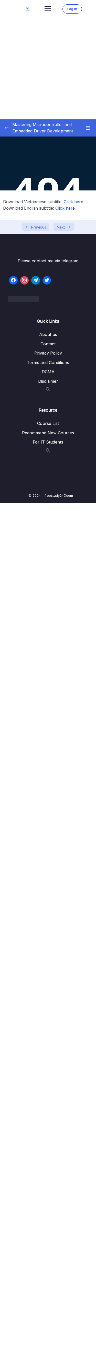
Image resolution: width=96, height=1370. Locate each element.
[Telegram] (35, 280)
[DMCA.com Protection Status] (48, 299)
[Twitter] (46, 280)
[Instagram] (24, 280)
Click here (73, 201)
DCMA (48, 371)
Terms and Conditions (48, 362)
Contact (48, 343)
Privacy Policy (48, 353)
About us (48, 334)
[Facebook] (13, 280)
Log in (72, 9)
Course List (48, 423)
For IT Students (48, 442)
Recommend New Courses (48, 432)
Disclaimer (48, 381)
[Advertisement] (48, 68)
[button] (48, 390)
